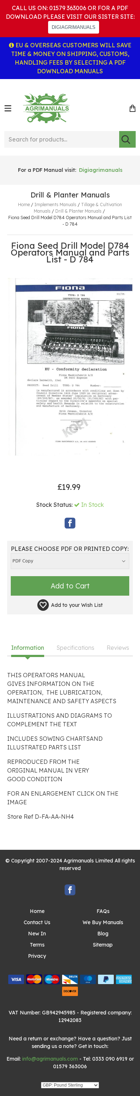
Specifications (75, 648)
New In (37, 933)
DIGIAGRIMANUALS (73, 27)
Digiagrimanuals (100, 170)
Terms (37, 944)
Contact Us (37, 922)
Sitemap (103, 944)
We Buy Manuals (103, 922)
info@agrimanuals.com (50, 1059)
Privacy (37, 956)
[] (127, 139)
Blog (102, 933)
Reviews (118, 648)
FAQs (103, 911)
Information (27, 648)
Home (37, 911)
